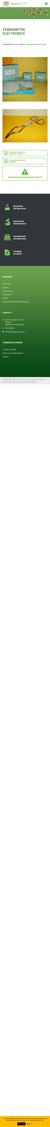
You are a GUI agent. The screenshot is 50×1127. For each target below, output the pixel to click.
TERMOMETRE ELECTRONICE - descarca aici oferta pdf (24, 44)
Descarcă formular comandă (17, 161)
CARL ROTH (7, 294)
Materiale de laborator (19, 207)
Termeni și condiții (9, 349)
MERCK (5, 298)
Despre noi (6, 284)
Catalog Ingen (7, 291)
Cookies (5, 357)
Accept (22, 1124)
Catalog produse (17, 252)
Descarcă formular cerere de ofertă (17, 153)
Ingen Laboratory (14, 3)
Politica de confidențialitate (12, 353)
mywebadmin (31, 382)
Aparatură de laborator (19, 222)
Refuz (30, 1124)
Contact (5, 287)
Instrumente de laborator (19, 237)
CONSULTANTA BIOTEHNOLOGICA (15, 302)
